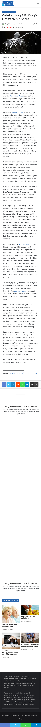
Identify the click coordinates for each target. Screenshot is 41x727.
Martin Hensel (21, 24)
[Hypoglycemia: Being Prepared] (30, 610)
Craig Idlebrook (9, 24)
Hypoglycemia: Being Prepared (29, 618)
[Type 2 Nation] (9, 3)
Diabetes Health (24, 244)
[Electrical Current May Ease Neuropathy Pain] (30, 638)
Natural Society (18, 112)
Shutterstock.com (30, 373)
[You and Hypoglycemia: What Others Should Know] (11, 641)
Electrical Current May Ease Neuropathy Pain (29, 646)
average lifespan (20, 291)
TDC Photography (16, 373)
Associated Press (16, 96)
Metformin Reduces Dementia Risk (9, 626)
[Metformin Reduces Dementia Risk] (11, 614)
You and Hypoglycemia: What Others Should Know (10, 653)
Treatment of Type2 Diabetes (9, 12)
